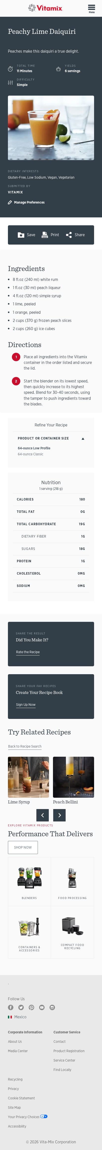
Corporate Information (25, 1032)
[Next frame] (59, 815)
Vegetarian (66, 177)
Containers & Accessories (29, 948)
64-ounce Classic (30, 454)
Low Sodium (36, 177)
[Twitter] (21, 1007)
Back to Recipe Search (25, 746)
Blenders (29, 898)
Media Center (18, 1051)
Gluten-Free (17, 177)
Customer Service (66, 1032)
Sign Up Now (26, 704)
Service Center (64, 1060)
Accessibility (17, 1126)
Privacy (13, 1089)
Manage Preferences (29, 202)
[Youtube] (42, 1007)
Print (55, 234)
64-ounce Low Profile (34, 448)
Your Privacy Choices (23, 1117)
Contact (59, 1041)
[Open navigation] (91, 7)
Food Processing (72, 898)
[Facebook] (10, 1007)
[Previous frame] (42, 815)
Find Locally (62, 1069)
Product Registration (69, 1051)
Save (31, 234)
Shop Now (23, 847)
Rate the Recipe (28, 652)
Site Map (14, 1107)
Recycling (15, 1079)
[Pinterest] (31, 1007)
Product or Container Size (43, 438)
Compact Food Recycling (72, 946)
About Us (15, 1041)
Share (80, 234)
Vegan (52, 177)
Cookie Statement (21, 1098)
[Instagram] (52, 1007)
